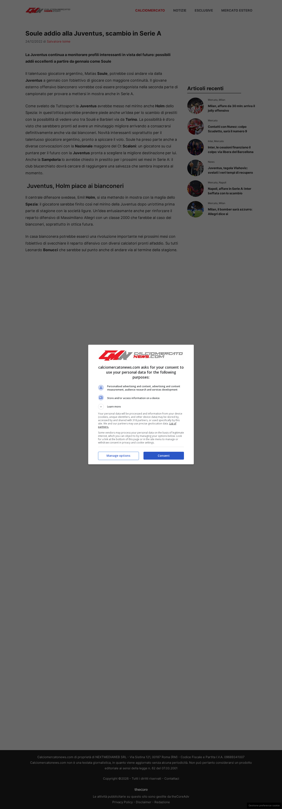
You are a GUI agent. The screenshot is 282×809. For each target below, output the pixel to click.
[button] (141, 407)
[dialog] (141, 404)
